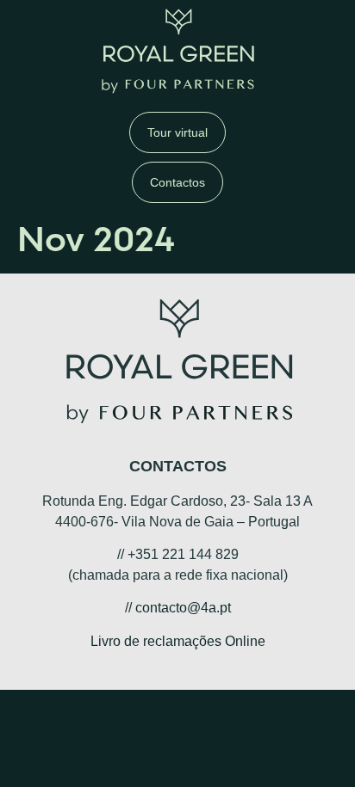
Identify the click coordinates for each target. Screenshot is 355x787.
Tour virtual (177, 132)
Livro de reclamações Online (177, 641)
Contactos (177, 182)
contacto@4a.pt (183, 607)
